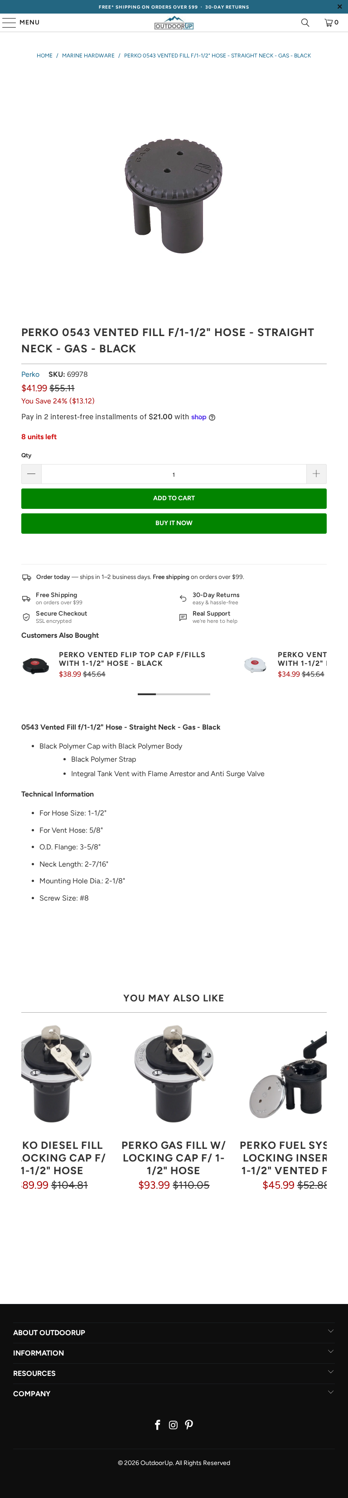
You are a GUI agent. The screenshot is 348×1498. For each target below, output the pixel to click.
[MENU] (5, 23)
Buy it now (174, 523)
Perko (30, 374)
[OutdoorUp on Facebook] (157, 1425)
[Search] (305, 23)
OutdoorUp (156, 1463)
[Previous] (28, 1123)
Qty (26, 455)
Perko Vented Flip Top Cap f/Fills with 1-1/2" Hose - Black (132, 659)
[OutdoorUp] (174, 23)
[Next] (319, 1123)
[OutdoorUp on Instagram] (173, 1425)
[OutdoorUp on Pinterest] (189, 1425)
